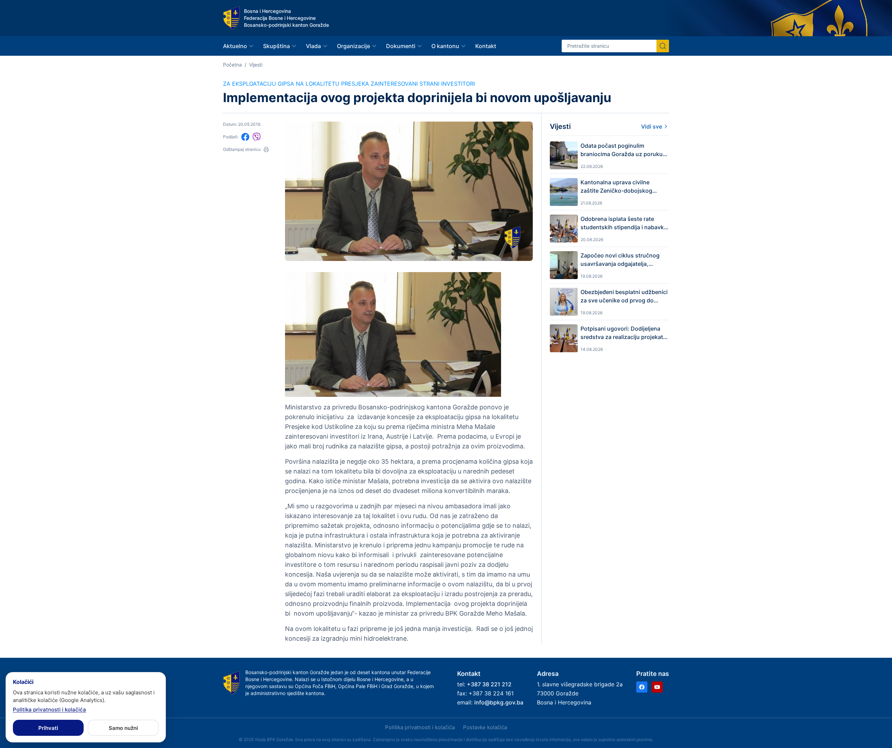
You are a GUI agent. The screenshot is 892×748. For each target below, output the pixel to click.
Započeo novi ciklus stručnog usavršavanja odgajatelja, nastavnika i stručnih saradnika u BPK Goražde (624, 260)
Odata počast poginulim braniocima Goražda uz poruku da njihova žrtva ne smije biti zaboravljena (621, 150)
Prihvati (48, 728)
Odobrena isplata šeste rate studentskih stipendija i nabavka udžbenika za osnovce (623, 223)
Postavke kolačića (485, 727)
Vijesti (255, 65)
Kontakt (485, 46)
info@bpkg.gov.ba (498, 702)
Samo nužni (123, 728)
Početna (232, 65)
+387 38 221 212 (489, 684)
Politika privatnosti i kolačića (420, 727)
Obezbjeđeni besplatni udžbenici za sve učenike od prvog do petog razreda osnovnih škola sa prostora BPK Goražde (624, 296)
